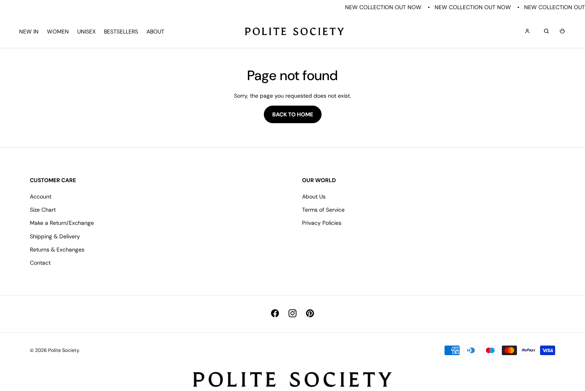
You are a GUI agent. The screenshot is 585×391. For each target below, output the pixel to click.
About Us (314, 196)
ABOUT (155, 31)
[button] (561, 31)
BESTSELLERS (121, 31)
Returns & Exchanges (57, 249)
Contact (40, 262)
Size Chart (43, 209)
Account (40, 196)
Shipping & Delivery (55, 236)
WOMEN (58, 31)
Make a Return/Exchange (62, 222)
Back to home (292, 114)
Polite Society (63, 350)
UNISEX (86, 31)
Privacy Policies (321, 222)
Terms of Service (323, 209)
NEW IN (29, 31)
